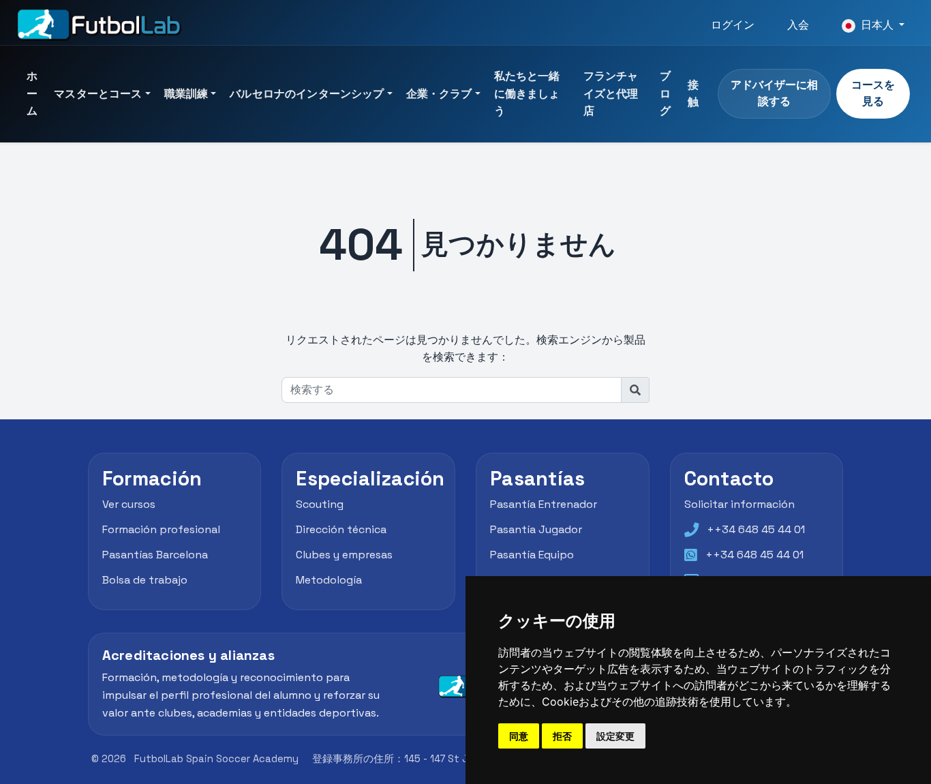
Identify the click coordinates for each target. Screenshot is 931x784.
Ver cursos (128, 505)
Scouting (320, 505)
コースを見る (873, 93)
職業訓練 (186, 94)
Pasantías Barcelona (155, 554)
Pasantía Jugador (536, 529)
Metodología (329, 580)
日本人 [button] (877, 25)
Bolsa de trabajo (144, 580)
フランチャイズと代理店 (611, 93)
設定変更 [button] (615, 736)
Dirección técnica (341, 529)
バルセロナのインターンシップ (307, 94)
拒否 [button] (562, 736)
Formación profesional (161, 529)
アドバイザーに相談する (774, 93)
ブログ (665, 93)
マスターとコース (98, 94)
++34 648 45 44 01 (756, 529)
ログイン (732, 25)
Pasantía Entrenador (543, 505)
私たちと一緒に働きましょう (527, 93)
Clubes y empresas (344, 554)
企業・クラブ (439, 94)
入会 (798, 25)
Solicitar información (739, 505)
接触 (693, 94)
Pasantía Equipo (532, 554)
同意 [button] (518, 736)
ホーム (32, 93)
